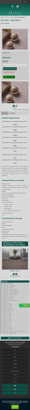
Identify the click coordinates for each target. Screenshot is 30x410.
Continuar (15, 406)
